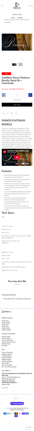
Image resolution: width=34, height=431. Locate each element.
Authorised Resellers (7, 361)
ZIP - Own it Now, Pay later (9, 367)
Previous (15, 14)
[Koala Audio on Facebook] (4, 388)
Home (13, 17)
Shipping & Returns (7, 354)
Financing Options (7, 356)
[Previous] (12, 60)
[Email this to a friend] (16, 113)
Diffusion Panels (6, 344)
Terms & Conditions (7, 365)
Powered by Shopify (19, 409)
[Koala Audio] (17, 5)
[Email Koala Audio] (2, 388)
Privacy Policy (5, 363)
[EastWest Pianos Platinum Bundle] (17, 42)
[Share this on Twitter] (3, 113)
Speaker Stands (6, 328)
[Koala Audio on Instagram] (6, 388)
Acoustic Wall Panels (7, 340)
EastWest (20, 17)
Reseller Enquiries (6, 359)
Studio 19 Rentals (6, 358)
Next (20, 14)
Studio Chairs (5, 324)
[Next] (21, 60)
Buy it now (17, 105)
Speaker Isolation (6, 330)
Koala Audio (13, 408)
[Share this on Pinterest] (12, 113)
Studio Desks (5, 321)
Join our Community (7, 352)
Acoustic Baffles (6, 338)
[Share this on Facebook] (7, 113)
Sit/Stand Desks (6, 322)
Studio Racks (5, 326)
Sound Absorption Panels (8, 342)
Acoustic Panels (6, 336)
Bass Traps (4, 345)
